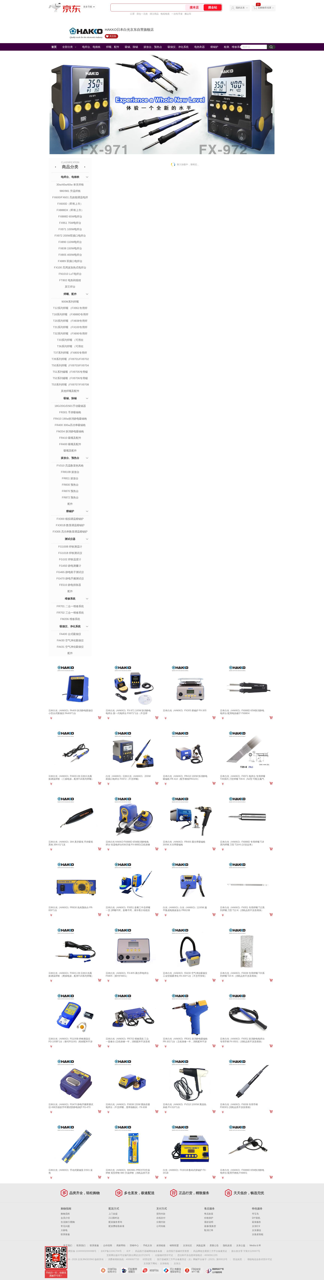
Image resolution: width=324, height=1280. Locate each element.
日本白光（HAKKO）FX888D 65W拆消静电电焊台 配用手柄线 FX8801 (242, 1171)
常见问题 (65, 1226)
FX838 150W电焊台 (70, 248)
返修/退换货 (210, 1226)
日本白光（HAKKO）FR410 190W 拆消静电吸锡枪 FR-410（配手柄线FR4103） (185, 777)
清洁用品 (154, 14)
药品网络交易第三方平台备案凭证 (210, 1251)
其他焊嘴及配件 (70, 390)
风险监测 (200, 1245)
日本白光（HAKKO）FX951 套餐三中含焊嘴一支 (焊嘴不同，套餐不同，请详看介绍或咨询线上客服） (128, 910)
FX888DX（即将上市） (70, 210)
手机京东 (147, 1245)
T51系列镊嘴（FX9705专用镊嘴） (70, 372)
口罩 (132, 14)
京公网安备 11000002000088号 (80, 1251)
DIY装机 (256, 1218)
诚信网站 (151, 1270)
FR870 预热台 (70, 491)
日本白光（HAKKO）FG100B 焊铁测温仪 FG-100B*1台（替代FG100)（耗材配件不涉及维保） (70, 1041)
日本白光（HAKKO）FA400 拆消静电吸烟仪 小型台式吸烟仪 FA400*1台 (71, 712)
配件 (70, 503)
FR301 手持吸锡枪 (70, 412)
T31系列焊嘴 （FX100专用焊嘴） (70, 327)
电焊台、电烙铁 (91, 46)
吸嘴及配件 (70, 450)
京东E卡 (256, 1226)
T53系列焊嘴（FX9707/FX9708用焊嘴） (70, 385)
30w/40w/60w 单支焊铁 (70, 184)
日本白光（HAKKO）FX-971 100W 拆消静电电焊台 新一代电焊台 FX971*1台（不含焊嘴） (128, 713)
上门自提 (113, 1213)
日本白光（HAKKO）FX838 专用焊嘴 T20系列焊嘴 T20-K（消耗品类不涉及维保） (242, 974)
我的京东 (240, 7)
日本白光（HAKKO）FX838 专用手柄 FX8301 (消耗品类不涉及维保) (239, 1106)
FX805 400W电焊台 (70, 254)
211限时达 (114, 1218)
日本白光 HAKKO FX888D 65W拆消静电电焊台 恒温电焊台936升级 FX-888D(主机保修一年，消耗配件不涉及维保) (128, 845)
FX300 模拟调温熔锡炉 (70, 518)
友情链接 (160, 1245)
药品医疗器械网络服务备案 (148, 1251)
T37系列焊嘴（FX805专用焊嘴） (70, 353)
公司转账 (160, 1226)
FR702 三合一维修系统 (70, 612)
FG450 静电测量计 (70, 565)
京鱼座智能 (257, 1234)
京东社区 (187, 1245)
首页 (54, 46)
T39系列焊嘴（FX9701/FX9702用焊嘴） (70, 359)
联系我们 (81, 1245)
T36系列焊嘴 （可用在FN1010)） (70, 347)
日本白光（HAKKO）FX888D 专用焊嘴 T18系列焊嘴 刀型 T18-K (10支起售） (242, 843)
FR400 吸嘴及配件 (70, 444)
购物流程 (65, 1213)
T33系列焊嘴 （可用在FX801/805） (70, 340)
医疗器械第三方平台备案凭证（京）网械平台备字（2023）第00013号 (192, 1259)
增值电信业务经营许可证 (259, 1259)
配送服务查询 (115, 1222)
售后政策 (208, 1213)
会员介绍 (65, 1218)
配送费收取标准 (116, 1226)
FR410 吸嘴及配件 (70, 437)
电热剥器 (199, 46)
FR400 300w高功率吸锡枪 (70, 425)
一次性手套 (177, 14)
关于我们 (67, 1245)
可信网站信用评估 (109, 1270)
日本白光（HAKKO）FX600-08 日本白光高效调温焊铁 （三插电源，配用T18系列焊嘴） (71, 777)
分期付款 (160, 1222)
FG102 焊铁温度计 (70, 559)
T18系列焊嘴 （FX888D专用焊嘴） (70, 315)
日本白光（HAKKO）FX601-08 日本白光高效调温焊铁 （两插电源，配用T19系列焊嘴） (71, 974)
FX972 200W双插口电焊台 (70, 235)
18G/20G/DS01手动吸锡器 (70, 405)
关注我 (112, 36)
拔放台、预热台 (153, 46)
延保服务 (256, 1222)
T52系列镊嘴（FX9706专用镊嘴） (70, 378)
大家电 (64, 1230)
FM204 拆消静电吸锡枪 (70, 431)
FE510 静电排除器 (70, 584)
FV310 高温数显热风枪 (70, 465)
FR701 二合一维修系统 (70, 606)
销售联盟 (174, 1245)
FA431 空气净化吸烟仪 (70, 646)
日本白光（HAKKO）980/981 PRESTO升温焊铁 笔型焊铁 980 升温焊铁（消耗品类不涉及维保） (128, 1173)
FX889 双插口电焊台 (70, 261)
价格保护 (208, 1218)
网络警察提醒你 (130, 1270)
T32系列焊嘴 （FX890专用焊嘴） (70, 334)
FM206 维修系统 (70, 618)
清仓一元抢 (142, 14)
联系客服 (65, 1234)
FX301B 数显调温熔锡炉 (70, 525)
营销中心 (134, 1245)
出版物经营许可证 (164, 1255)
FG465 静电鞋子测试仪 (70, 572)
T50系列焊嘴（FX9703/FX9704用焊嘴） (70, 366)
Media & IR (255, 1245)
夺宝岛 (255, 1213)
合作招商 (107, 1245)
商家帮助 (120, 1245)
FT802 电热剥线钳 (70, 280)
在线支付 (160, 1218)
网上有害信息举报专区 (172, 1270)
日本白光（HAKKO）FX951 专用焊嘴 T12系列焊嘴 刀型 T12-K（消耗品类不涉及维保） (242, 909)
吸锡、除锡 (131, 46)
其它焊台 (70, 286)
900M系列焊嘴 (70, 301)
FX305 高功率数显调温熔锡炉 (70, 531)
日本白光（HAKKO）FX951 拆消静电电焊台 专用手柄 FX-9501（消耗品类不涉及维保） (242, 1040)
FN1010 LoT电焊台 (70, 273)
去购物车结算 (264, 7)
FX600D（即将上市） (70, 203)
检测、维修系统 (233, 46)
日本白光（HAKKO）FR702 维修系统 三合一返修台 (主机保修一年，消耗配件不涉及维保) (128, 1041)
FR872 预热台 (70, 497)
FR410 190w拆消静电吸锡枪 (70, 418)
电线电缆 (165, 14)
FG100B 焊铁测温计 (70, 546)
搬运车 (187, 14)
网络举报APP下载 (193, 1270)
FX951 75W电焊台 (70, 222)
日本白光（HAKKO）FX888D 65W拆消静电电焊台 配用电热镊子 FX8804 (242, 712)
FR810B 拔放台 (70, 471)
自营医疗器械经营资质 (177, 1251)
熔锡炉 (214, 46)
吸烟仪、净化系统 (178, 46)
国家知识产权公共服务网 (214, 1270)
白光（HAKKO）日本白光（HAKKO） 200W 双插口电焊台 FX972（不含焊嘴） (128, 777)
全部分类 (67, 46)
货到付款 (160, 1213)
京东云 (177, 1263)
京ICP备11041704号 (111, 1251)
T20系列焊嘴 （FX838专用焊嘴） (70, 321)
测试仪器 (70, 538)
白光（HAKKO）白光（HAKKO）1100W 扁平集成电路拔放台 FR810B (185, 909)
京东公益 (240, 1245)
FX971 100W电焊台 (70, 229)
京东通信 (256, 1230)
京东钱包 (164, 1263)
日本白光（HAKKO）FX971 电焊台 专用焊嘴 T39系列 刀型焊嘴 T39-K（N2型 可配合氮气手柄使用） (242, 779)
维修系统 (70, 598)
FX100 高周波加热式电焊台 (70, 267)
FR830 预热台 (70, 484)
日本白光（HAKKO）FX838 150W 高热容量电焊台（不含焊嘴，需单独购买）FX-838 (128, 1106)
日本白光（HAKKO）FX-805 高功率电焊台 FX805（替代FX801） (127, 974)
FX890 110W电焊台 (70, 241)
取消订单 (208, 1230)
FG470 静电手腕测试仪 (70, 578)
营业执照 (237, 1259)
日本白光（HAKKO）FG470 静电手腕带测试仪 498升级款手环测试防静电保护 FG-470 (71, 1106)
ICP (128, 1251)
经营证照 (147, 1259)
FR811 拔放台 (70, 478)
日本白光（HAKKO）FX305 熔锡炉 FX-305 (184, 710)
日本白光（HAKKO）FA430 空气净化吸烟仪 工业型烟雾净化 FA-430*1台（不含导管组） (185, 974)
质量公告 (214, 1245)
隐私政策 (227, 1245)
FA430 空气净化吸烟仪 (70, 640)
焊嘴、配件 (112, 46)
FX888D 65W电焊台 (70, 216)
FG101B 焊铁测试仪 (70, 552)
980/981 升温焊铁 (70, 190)
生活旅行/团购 (68, 1222)
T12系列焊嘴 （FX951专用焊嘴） (70, 308)
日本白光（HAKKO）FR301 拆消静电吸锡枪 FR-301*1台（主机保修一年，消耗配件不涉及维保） (185, 1041)
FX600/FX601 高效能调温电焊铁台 (70, 198)
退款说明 (208, 1222)
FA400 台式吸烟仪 (70, 633)
